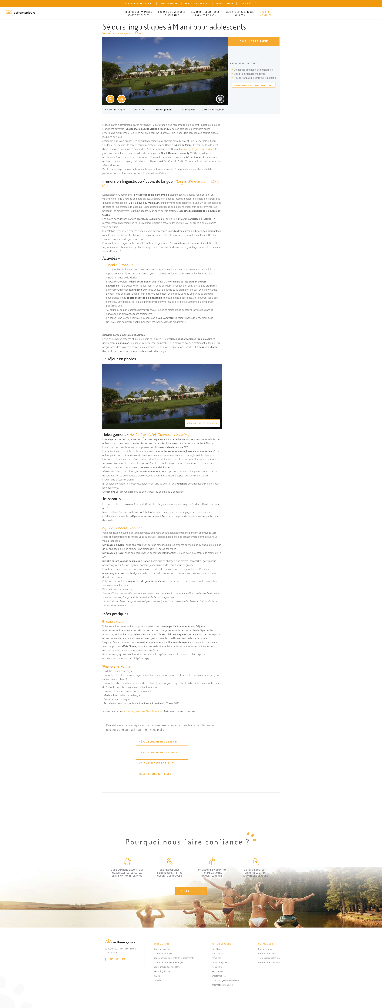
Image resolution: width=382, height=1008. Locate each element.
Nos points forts (219, 953)
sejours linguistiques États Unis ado (142, 711)
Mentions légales (219, 962)
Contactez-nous (265, 949)
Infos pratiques (169, 3)
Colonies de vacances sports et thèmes (138, 14)
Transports (189, 109)
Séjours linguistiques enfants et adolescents (174, 957)
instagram (117, 959)
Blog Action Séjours (197, 3)
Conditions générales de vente (225, 980)
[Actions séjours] (20, 11)
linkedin (123, 959)
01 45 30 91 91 (112, 952)
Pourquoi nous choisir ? (139, 3)
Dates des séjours (213, 109)
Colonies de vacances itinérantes (171, 14)
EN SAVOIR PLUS (191, 891)
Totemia (157, 980)
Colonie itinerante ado (155, 774)
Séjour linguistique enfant (158, 741)
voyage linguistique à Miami (199, 149)
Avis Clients (217, 949)
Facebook (105, 959)
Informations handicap (222, 984)
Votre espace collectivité (269, 957)
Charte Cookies (219, 975)
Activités (139, 109)
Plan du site (217, 966)
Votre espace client (267, 953)
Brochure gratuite (266, 14)
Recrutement (218, 971)
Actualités (216, 957)
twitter (111, 959)
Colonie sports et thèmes (157, 763)
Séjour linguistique (162, 949)
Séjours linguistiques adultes (240, 14)
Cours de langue (115, 109)
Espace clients (225, 3)
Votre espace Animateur (269, 962)
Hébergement (164, 109)
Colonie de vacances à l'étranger (168, 962)
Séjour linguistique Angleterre (167, 966)
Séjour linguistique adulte (158, 752)
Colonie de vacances (163, 953)
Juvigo (157, 975)
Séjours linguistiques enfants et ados (205, 14)
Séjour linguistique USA (164, 971)
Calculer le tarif (254, 41)
